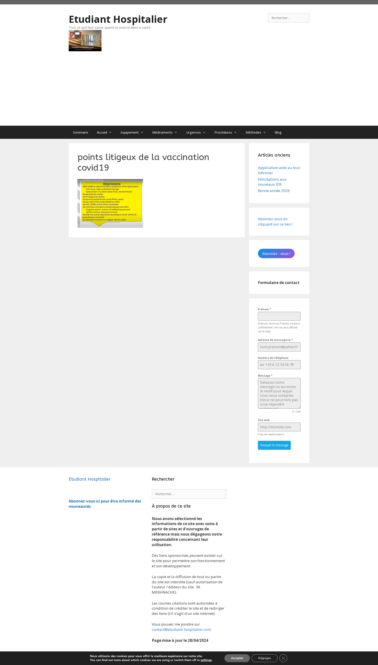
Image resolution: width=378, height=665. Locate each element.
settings (206, 660)
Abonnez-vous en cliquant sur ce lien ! (275, 221)
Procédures (223, 132)
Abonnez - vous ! (276, 253)
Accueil (102, 132)
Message (265, 375)
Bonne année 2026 (274, 190)
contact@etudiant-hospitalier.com (181, 629)
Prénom (264, 309)
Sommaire (80, 132)
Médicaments (162, 132)
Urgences (193, 132)
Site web (264, 420)
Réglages (264, 658)
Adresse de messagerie (275, 340)
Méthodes (253, 132)
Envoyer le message (274, 445)
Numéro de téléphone (273, 358)
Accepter (237, 658)
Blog (278, 132)
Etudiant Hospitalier (118, 19)
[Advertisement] (189, 92)
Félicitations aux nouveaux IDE (272, 182)
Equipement (130, 132)
